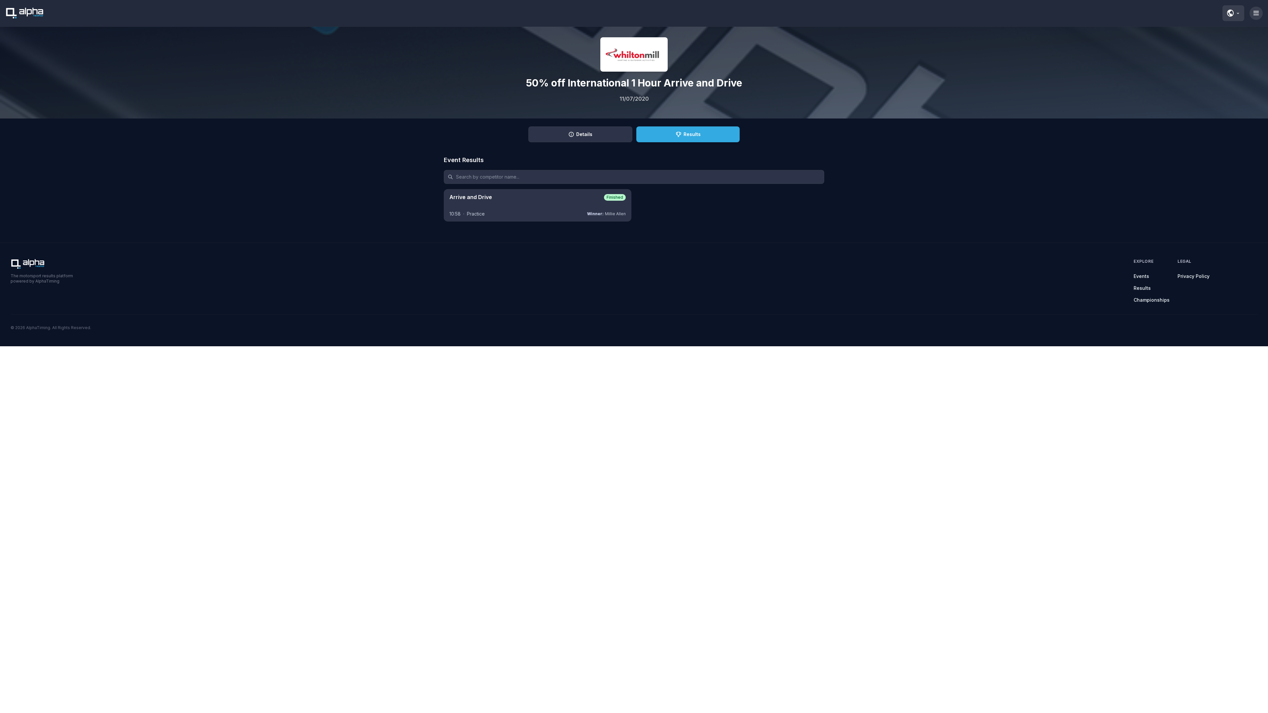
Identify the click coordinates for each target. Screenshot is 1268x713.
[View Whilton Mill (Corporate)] (634, 54)
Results (1142, 288)
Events (1141, 276)
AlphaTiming (38, 327)
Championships (1152, 300)
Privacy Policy (1194, 276)
